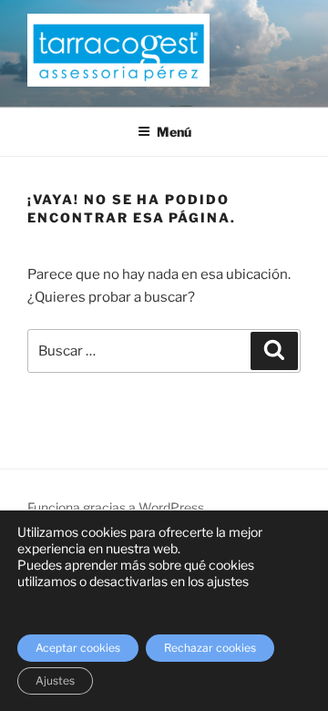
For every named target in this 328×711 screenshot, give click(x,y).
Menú (174, 131)
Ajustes (55, 680)
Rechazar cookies (210, 647)
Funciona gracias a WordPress (115, 507)
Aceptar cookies (78, 647)
